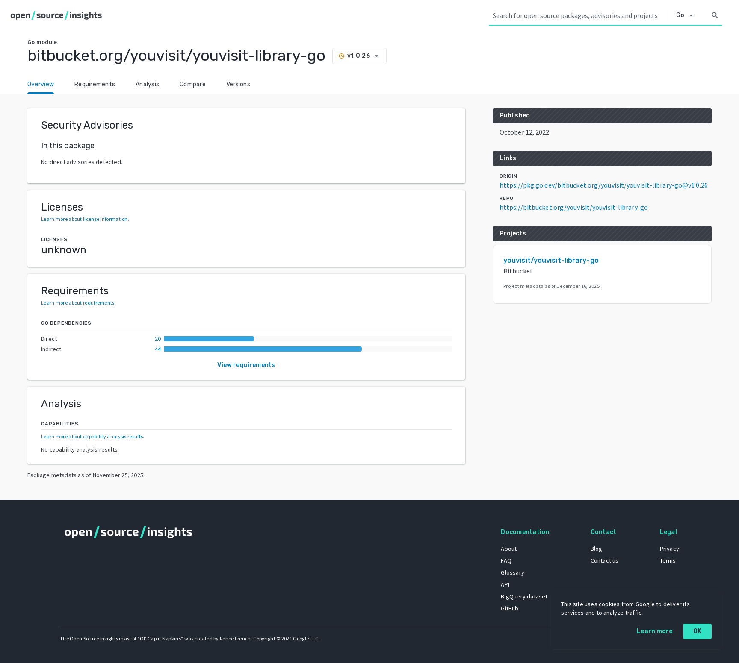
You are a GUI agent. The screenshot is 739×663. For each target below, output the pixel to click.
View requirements (246, 365)
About (509, 548)
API (505, 584)
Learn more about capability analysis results (92, 436)
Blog (597, 548)
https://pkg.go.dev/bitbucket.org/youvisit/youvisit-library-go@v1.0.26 (604, 185)
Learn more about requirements (78, 302)
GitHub (509, 608)
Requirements (94, 84)
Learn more (655, 631)
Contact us (605, 560)
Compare (193, 84)
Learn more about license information (84, 219)
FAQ (506, 560)
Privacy (669, 548)
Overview (40, 84)
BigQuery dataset (524, 596)
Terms (668, 560)
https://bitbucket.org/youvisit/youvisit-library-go (574, 207)
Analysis (147, 84)
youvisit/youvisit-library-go (551, 260)
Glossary (512, 572)
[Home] (58, 15)
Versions (238, 84)
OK (697, 631)
